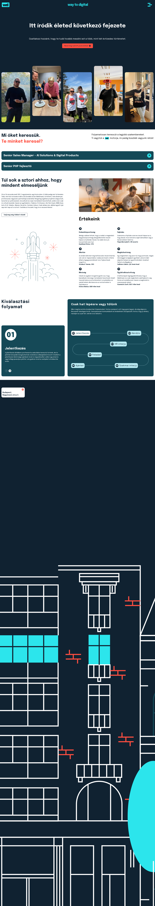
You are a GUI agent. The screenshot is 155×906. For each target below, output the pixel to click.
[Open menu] (149, 5)
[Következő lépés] (10, 370)
